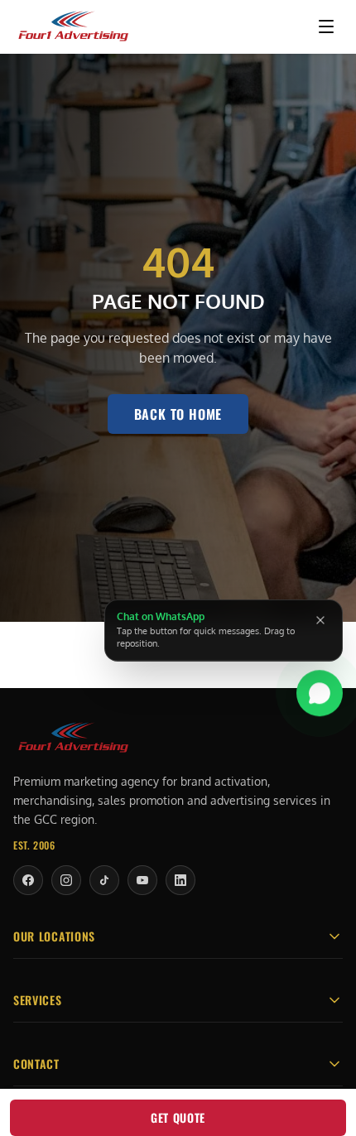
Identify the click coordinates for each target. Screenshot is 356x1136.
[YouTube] (142, 880)
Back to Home (178, 414)
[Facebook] (28, 880)
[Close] (320, 620)
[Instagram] (66, 880)
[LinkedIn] (180, 880)
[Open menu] (326, 26)
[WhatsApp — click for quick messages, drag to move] (319, 690)
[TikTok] (104, 880)
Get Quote (178, 1117)
